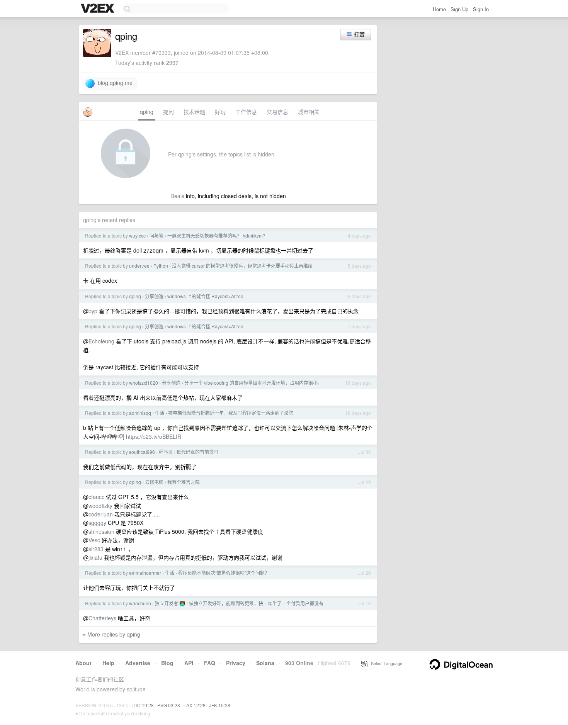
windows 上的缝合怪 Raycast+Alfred (205, 296)
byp (92, 311)
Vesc (94, 540)
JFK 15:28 (219, 705)
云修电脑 (154, 482)
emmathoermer (145, 572)
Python (160, 265)
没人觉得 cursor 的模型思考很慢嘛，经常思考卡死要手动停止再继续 (242, 265)
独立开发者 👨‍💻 (170, 603)
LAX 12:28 (195, 705)
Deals (177, 196)
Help (108, 663)
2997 (172, 62)
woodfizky (100, 505)
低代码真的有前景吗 (197, 451)
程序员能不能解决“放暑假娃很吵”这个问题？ (223, 572)
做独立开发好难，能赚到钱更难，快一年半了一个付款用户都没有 (256, 603)
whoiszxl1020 (143, 382)
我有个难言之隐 (183, 482)
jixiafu (95, 557)
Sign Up (459, 9)
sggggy (97, 522)
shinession (101, 531)
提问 (168, 111)
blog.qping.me (114, 83)
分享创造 (154, 296)
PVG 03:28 (168, 705)
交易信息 (277, 111)
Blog (167, 663)
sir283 (96, 549)
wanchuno (140, 603)
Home (439, 9)
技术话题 (194, 111)
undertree (139, 265)
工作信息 (246, 111)
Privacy (235, 663)
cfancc (96, 497)
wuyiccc (137, 235)
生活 (159, 412)
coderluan (100, 514)
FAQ (209, 663)
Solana (265, 663)
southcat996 (142, 451)
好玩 (220, 111)
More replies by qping (113, 634)
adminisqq (140, 412)
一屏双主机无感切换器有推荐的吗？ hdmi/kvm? (216, 235)
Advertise (137, 663)
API (188, 663)
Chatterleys (102, 618)
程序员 (166, 451)
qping (146, 111)
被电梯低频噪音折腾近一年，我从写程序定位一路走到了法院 (230, 412)
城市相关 (309, 111)
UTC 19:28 (142, 705)
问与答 (156, 235)
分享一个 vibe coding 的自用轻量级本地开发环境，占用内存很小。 (253, 382)
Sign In (481, 9)
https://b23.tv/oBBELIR (153, 436)
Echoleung (101, 341)
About (83, 663)
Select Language (384, 663)
